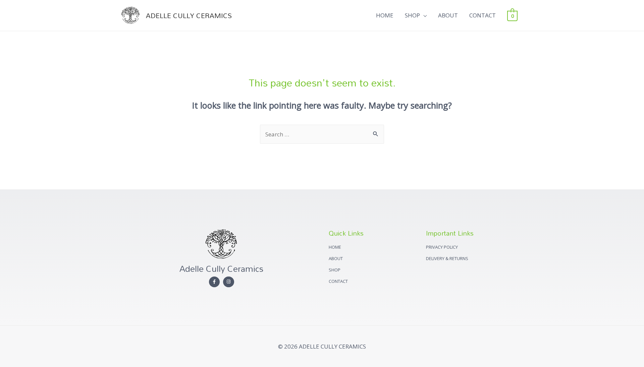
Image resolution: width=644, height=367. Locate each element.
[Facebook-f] (214, 282)
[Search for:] (322, 134)
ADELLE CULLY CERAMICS (189, 15)
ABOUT (448, 15)
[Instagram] (228, 282)
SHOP (412, 15)
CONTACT (482, 15)
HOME (384, 15)
